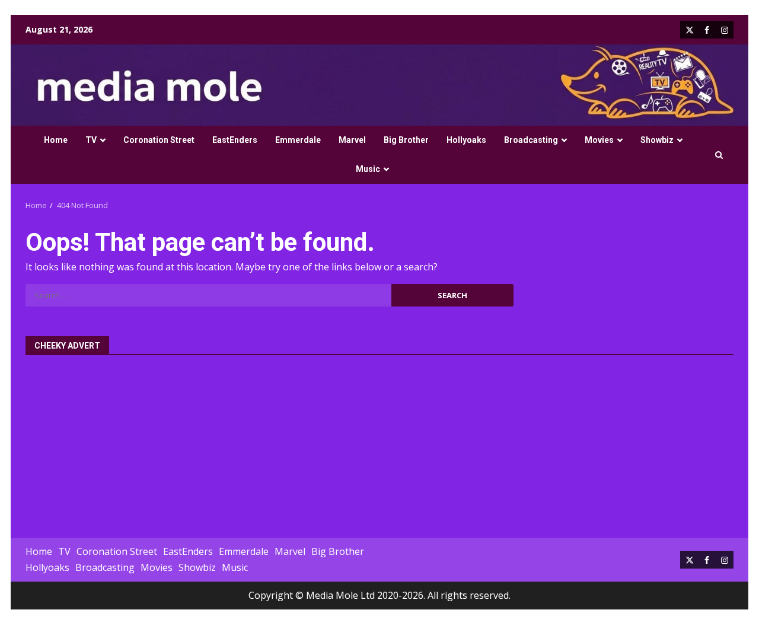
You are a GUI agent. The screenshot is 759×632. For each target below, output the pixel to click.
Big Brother (406, 140)
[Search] (719, 155)
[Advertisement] (379, 440)
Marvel (352, 140)
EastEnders (234, 140)
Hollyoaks (466, 140)
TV (91, 140)
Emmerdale (298, 140)
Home (56, 140)
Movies (599, 140)
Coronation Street (158, 140)
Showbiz (657, 140)
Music (368, 169)
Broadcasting (531, 140)
